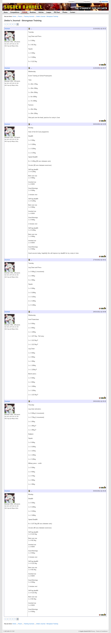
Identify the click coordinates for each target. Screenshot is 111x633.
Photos (65, 12)
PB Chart (57, 12)
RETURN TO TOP (9, 631)
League (48, 12)
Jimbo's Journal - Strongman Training (47, 16)
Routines (33, 12)
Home (6, 12)
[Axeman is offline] (99, 64)
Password (86, 1)
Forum (20, 16)
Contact (72, 12)
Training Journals (29, 16)
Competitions (14, 12)
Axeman (7, 28)
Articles (41, 12)
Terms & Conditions (102, 631)
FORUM (24, 12)
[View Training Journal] (103, 64)
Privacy (93, 631)
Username (71, 1)
